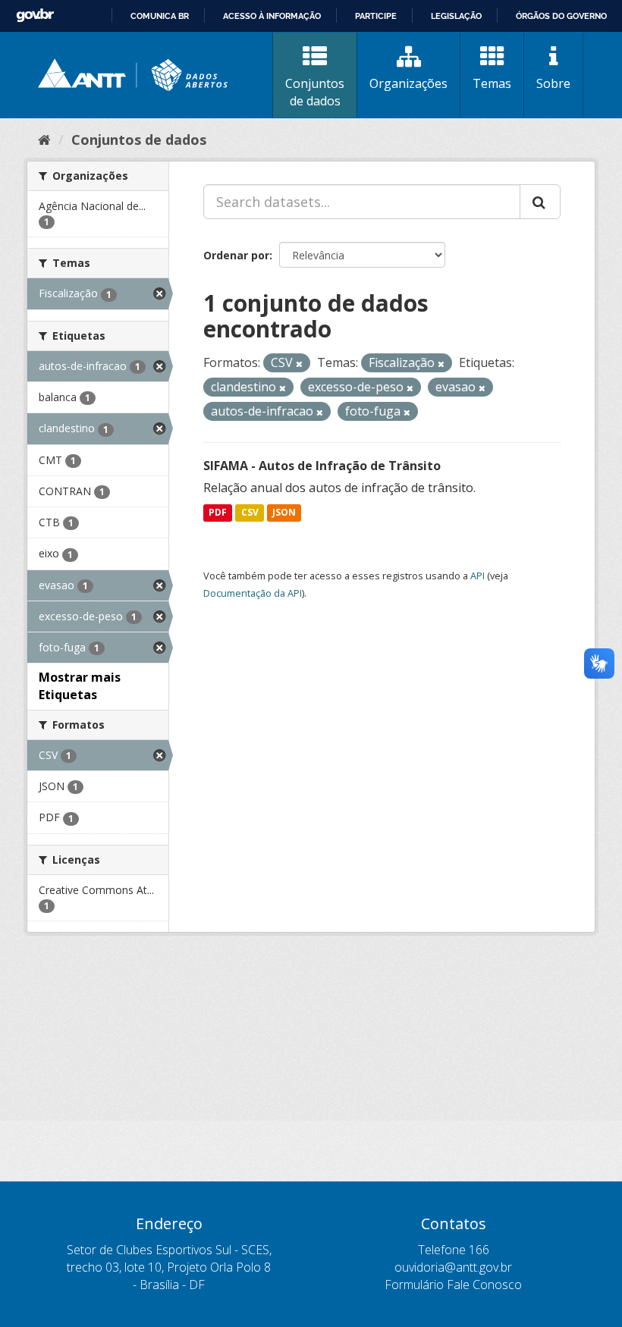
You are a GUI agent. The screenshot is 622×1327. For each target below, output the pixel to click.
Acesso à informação (272, 16)
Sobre (553, 83)
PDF (218, 513)
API (477, 575)
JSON (284, 513)
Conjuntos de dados (314, 92)
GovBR (35, 15)
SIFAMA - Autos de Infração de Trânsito (322, 465)
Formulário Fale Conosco (453, 1284)
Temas (492, 83)
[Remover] (299, 363)
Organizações (408, 83)
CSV (250, 513)
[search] (540, 201)
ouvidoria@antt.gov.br (453, 1267)
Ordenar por (236, 255)
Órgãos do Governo (561, 16)
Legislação (456, 16)
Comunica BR (159, 16)
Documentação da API (252, 593)
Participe (376, 16)
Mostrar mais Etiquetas (80, 686)
